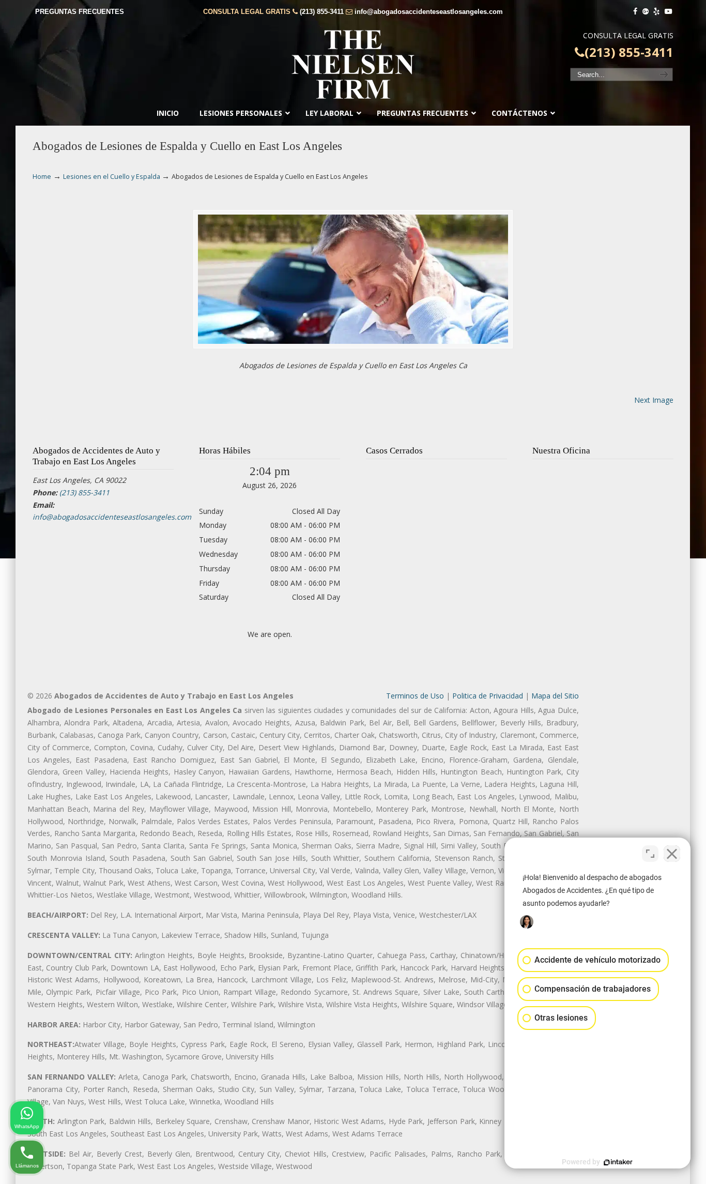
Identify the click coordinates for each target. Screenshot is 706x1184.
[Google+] (645, 12)
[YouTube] (668, 12)
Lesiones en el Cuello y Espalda (111, 176)
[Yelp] (657, 12)
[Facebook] (635, 12)
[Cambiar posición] (650, 853)
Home (42, 176)
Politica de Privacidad (487, 696)
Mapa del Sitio (555, 696)
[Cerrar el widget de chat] (672, 853)
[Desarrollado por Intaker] (618, 1162)
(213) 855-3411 (322, 12)
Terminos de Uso (415, 696)
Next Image (653, 400)
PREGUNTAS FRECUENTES (79, 12)
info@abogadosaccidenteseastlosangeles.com (429, 12)
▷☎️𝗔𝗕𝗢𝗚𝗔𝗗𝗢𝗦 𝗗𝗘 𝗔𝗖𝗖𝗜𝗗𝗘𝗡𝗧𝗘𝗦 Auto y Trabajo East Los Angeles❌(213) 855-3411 (353, 64)
